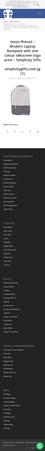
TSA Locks (6, 354)
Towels (5, 238)
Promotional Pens (9, 298)
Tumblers (6, 290)
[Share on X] (15, 131)
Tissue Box (7, 261)
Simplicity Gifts (30, 78)
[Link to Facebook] (26, 448)
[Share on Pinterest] (30, 131)
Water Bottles (8, 227)
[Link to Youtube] (33, 448)
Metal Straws (7, 365)
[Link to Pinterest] (36, 448)
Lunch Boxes (7, 231)
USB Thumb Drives (9, 168)
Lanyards (6, 313)
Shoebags (6, 413)
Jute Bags (6, 428)
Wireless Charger (9, 175)
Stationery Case (9, 417)
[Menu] (38, 13)
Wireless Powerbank (10, 164)
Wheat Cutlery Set (9, 372)
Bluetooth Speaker (9, 183)
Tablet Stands (8, 209)
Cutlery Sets (7, 324)
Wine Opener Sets (9, 250)
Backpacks (7, 409)
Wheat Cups (7, 376)
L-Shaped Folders (9, 294)
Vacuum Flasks (8, 287)
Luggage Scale (8, 361)
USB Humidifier (8, 202)
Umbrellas (6, 242)
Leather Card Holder (10, 317)
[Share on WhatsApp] (22, 131)
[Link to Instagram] (29, 448)
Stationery (7, 253)
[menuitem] (38, 13)
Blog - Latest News (11, 21)
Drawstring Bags (9, 402)
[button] (39, 445)
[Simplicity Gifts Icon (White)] (18, 13)
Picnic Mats (7, 235)
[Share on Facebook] (7, 131)
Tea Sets (6, 265)
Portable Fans (8, 179)
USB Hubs (6, 171)
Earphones (7, 190)
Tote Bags (6, 394)
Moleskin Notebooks (10, 283)
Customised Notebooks (11, 309)
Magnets (6, 302)
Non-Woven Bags (9, 398)
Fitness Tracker (8, 187)
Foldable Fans (8, 246)
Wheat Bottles (8, 369)
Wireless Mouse (9, 194)
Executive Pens (8, 305)
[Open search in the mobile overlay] (31, 13)
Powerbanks (7, 160)
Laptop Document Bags (11, 405)
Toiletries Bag (8, 424)
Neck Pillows (7, 357)
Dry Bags (6, 421)
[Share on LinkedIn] (38, 131)
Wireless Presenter (10, 198)
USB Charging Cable (10, 205)
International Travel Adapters (13, 350)
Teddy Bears (7, 320)
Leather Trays (8, 257)
